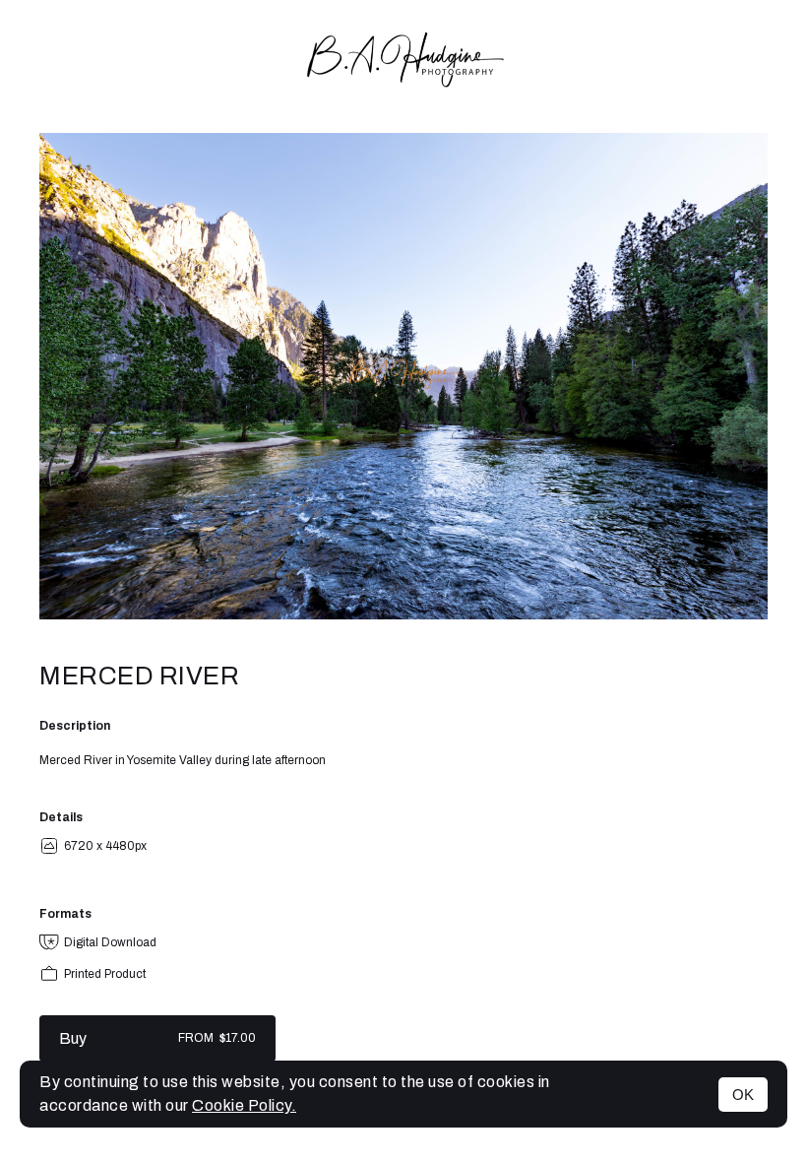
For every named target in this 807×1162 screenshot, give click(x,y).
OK (743, 1094)
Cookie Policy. (244, 1105)
